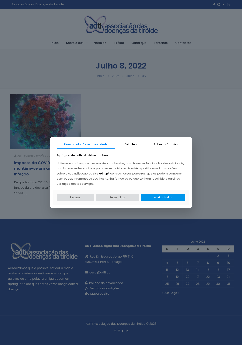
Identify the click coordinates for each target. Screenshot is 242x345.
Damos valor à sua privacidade (86, 144)
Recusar (75, 197)
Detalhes (130, 144)
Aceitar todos (163, 197)
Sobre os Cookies (166, 144)
